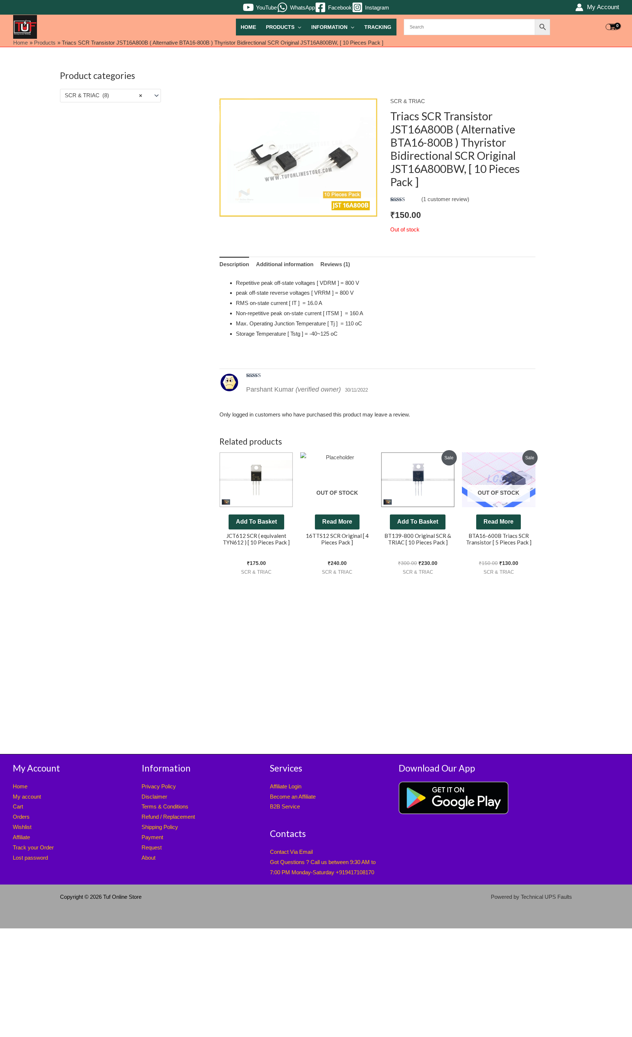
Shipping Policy (160, 827)
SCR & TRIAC (407, 101)
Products (280, 27)
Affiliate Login (285, 786)
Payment (152, 837)
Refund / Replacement (168, 817)
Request (152, 847)
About (148, 858)
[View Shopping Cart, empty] (612, 27)
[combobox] (110, 95)
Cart (18, 806)
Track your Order (33, 847)
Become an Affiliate (293, 796)
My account (27, 796)
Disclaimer (154, 796)
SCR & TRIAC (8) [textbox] (103, 95)
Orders (21, 817)
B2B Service (285, 806)
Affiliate (21, 837)
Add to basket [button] (256, 521)
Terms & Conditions (165, 806)
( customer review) (445, 199)
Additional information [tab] (284, 264)
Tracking (377, 27)
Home (248, 27)
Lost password (30, 858)
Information (329, 27)
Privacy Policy (159, 786)
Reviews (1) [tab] (335, 264)
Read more (337, 521)
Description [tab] (234, 264)
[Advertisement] (110, 226)
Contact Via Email (291, 852)
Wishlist (22, 827)
